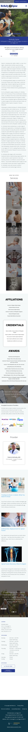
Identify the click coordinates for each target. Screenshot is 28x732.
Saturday (7, 657)
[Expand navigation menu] (26, 6)
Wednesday (11, 645)
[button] (8, 33)
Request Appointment (8, 671)
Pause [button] (1, 56)
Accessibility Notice (16, 709)
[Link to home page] (12, 6)
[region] (14, 597)
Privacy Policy (20, 705)
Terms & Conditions (5, 709)
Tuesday (11, 641)
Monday (11, 638)
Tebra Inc (14, 705)
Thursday (11, 648)
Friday (11, 654)
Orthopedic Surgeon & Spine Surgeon (14, 459)
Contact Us (24, 709)
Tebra (20, 727)
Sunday (7, 659)
